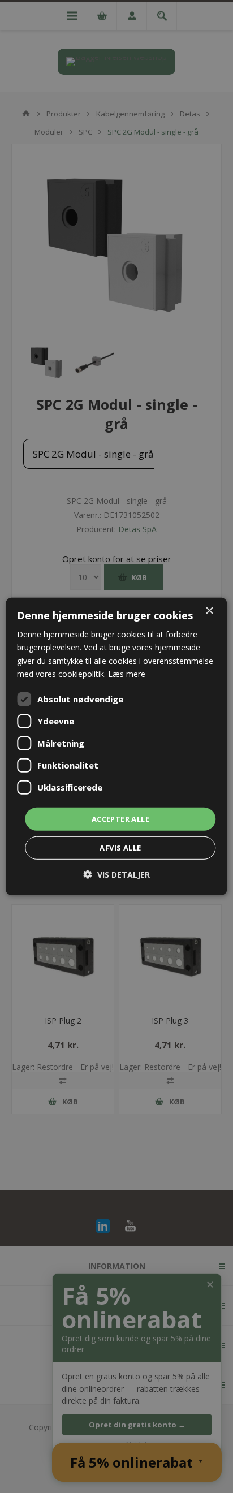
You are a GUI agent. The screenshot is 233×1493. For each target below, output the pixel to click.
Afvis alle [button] (120, 848)
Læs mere (126, 673)
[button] (117, 874)
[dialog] (116, 746)
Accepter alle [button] (120, 819)
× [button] (209, 611)
